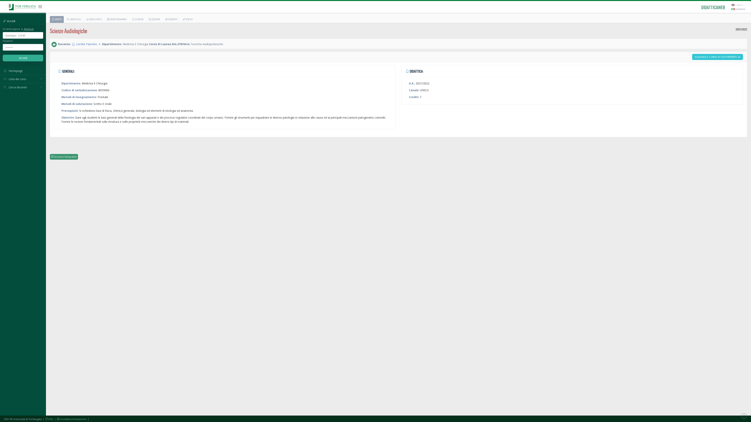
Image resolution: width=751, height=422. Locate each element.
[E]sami (155, 19)
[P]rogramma (118, 19)
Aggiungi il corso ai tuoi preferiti (716, 57)
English (739, 5)
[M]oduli (75, 19)
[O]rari (139, 19)
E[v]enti (172, 19)
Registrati (28, 28)
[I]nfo (58, 19)
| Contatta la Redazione (70, 419)
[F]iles (189, 19)
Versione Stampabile (65, 156)
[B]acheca (95, 19)
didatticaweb (713, 7)
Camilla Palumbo (86, 44)
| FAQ (47, 419)
